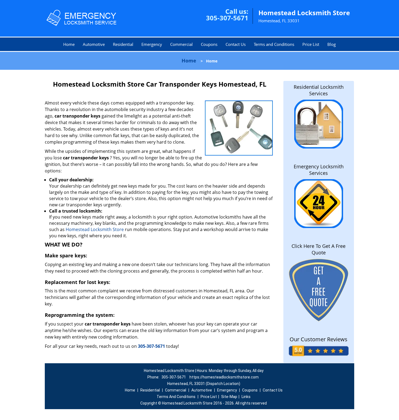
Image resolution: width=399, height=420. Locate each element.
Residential (123, 44)
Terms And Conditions (176, 396)
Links (246, 396)
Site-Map (229, 396)
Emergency (151, 44)
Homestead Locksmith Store (94, 229)
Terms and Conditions (274, 44)
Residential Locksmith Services (319, 90)
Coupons (209, 44)
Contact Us (236, 44)
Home (69, 44)
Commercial (181, 44)
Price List (310, 44)
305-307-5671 (227, 17)
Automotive (94, 44)
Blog (331, 44)
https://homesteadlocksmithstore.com (224, 377)
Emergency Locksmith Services (319, 169)
